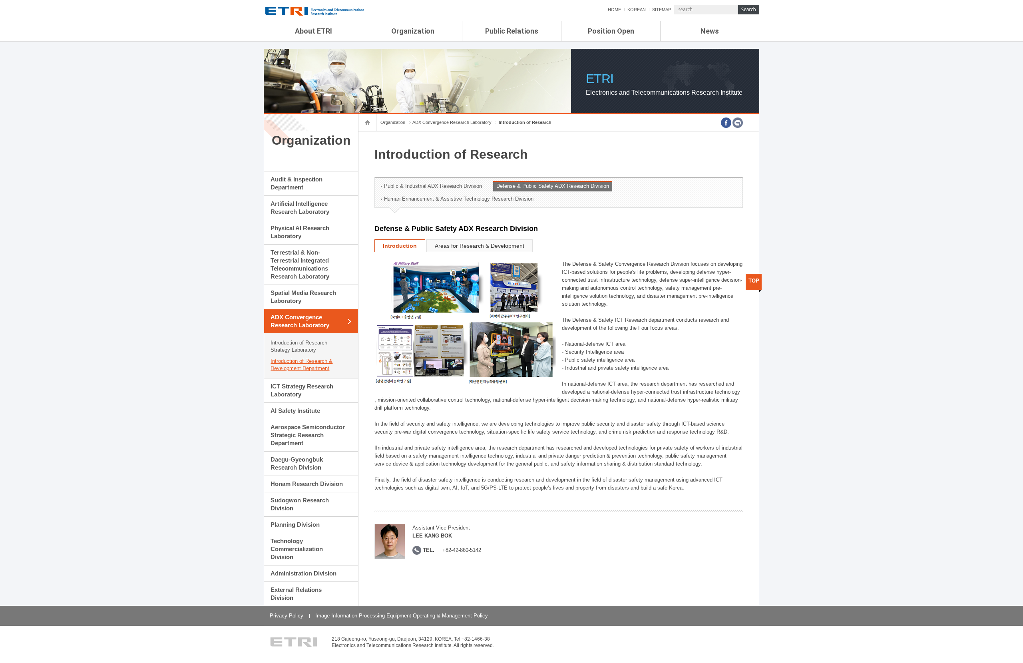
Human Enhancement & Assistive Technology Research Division (458, 199)
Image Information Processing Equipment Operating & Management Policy (401, 616)
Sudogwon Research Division (300, 504)
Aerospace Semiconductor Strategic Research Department (308, 435)
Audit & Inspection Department (296, 183)
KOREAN (636, 9)
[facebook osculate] (726, 122)
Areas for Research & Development (479, 246)
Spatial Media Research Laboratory (303, 296)
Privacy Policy (286, 616)
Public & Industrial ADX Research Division (433, 186)
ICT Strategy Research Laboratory (302, 390)
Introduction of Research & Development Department (301, 364)
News (710, 31)
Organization (412, 31)
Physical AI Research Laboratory (300, 232)
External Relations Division (296, 593)
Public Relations (511, 31)
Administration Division (303, 573)
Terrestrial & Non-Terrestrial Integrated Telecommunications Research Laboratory (300, 264)
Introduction (400, 246)
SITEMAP (661, 9)
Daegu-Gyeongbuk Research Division (297, 463)
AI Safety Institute (295, 410)
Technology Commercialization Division (297, 549)
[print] (737, 122)
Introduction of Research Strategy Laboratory (299, 346)
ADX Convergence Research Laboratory (300, 321)
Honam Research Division (307, 483)
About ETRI (313, 31)
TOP (753, 281)
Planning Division (295, 524)
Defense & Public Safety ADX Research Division (552, 186)
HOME (614, 9)
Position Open (611, 31)
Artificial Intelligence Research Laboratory (300, 207)
